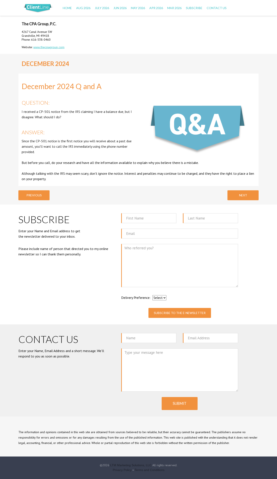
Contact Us (217, 8)
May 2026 (138, 8)
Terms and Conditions (149, 470)
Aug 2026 (83, 8)
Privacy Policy (122, 470)
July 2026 (102, 8)
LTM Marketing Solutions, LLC (130, 465)
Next (243, 195)
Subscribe (194, 8)
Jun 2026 (120, 8)
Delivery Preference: (135, 297)
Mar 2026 (174, 8)
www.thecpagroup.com (48, 47)
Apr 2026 (156, 8)
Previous (34, 195)
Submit (180, 403)
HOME (67, 8)
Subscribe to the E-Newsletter (180, 313)
